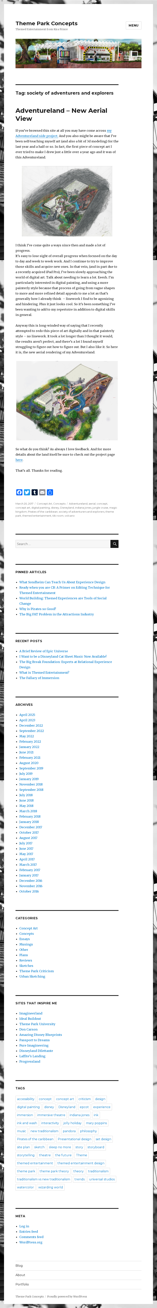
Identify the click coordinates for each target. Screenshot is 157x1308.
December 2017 (30, 827)
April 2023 (27, 720)
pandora (69, 1131)
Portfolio (22, 1284)
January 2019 (29, 779)
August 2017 (28, 838)
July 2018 (26, 795)
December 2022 (31, 725)
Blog (19, 1265)
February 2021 (29, 757)
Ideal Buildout (30, 1019)
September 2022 (31, 731)
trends (79, 1179)
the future (63, 1155)
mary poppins (96, 1123)
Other (23, 950)
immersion (25, 1115)
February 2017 (29, 870)
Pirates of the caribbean (43, 511)
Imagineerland (30, 1013)
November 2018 (31, 784)
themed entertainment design (80, 1163)
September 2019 (31, 768)
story (79, 1147)
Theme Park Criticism (36, 971)
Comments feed (31, 1237)
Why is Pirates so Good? (37, 609)
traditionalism (98, 1171)
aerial (92, 503)
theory (78, 1171)
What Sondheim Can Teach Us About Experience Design (62, 582)
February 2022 (30, 741)
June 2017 (26, 848)
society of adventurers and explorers (81, 511)
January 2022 (29, 747)
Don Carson (28, 1029)
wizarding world (50, 1187)
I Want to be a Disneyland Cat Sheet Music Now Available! (62, 656)
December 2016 (30, 881)
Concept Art (44, 503)
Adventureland (78, 503)
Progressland (29, 1061)
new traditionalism (44, 1131)
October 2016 (29, 891)
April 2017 (27, 859)
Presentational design (74, 1139)
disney (55, 507)
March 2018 (28, 811)
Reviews (25, 960)
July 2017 (25, 843)
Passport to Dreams (34, 1040)
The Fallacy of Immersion (39, 678)
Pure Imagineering (33, 1045)
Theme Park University (37, 1024)
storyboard (95, 1147)
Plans (23, 955)
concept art (23, 507)
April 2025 (27, 715)
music (21, 1131)
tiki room (58, 515)
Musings (26, 944)
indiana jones (83, 507)
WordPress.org (30, 1242)
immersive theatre (51, 1115)
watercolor (25, 1187)
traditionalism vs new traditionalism (43, 1179)
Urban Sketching (32, 976)
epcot (84, 1107)
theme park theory (54, 1171)
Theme (81, 1155)
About (20, 1275)
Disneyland (67, 507)
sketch (39, 1147)
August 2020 (28, 763)
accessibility (25, 1099)
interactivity (50, 1123)
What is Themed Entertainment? (44, 672)
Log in (24, 1226)
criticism (84, 1099)
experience (101, 1107)
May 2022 (26, 736)
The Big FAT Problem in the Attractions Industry (56, 614)
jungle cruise (100, 507)
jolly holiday (72, 1123)
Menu (134, 25)
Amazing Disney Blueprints (40, 1035)
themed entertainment (36, 515)
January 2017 (28, 875)
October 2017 (29, 832)
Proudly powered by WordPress (67, 1296)
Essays (24, 939)
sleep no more (60, 1147)
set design (103, 1139)
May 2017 (26, 854)
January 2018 (29, 822)
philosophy (88, 1131)
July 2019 (26, 774)
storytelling (26, 1155)
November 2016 (31, 886)
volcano (70, 515)
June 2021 (26, 752)
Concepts (59, 503)
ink (96, 1115)
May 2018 (26, 806)
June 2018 (26, 800)
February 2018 (30, 816)
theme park (26, 1171)
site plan (23, 1147)
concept (102, 503)
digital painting (40, 507)
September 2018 (31, 790)
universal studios (102, 1179)
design (100, 1099)
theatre (45, 1155)
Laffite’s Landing (32, 1056)
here (19, 460)
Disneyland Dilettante (36, 1051)
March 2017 (28, 865)
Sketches (26, 966)
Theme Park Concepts (47, 23)
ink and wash (27, 1123)
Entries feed (28, 1231)
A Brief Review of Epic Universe (43, 651)
